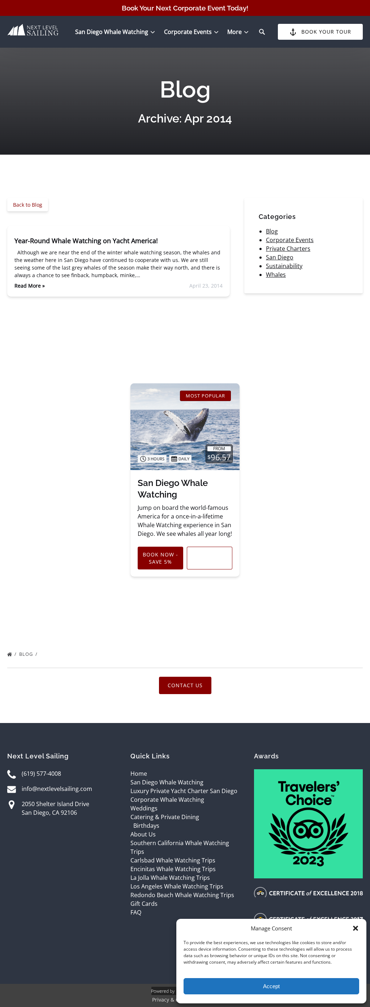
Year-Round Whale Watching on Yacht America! (86, 240)
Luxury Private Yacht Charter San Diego (183, 791)
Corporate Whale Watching (167, 800)
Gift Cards (144, 904)
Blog (272, 231)
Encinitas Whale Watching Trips (173, 869)
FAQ (135, 912)
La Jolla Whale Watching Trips (170, 878)
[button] (355, 928)
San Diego (279, 257)
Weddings (144, 808)
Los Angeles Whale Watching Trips (176, 886)
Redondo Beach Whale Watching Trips (182, 895)
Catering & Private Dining (164, 817)
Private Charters (288, 249)
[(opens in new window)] (308, 774)
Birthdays (146, 826)
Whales (276, 275)
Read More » (29, 285)
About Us (143, 834)
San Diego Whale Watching (166, 782)
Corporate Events (290, 240)
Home (138, 774)
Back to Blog (27, 204)
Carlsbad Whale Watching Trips (172, 860)
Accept (271, 986)
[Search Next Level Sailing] (262, 31)
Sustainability (284, 266)
